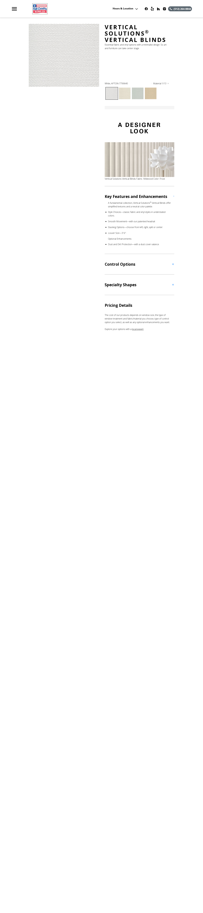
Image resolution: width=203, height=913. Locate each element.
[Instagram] (164, 8)
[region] (64, 55)
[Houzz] (158, 8)
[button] (14, 9)
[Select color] (112, 93)
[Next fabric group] (168, 83)
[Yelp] (152, 8)
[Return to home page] (65, 9)
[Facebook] (146, 8)
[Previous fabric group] (151, 83)
